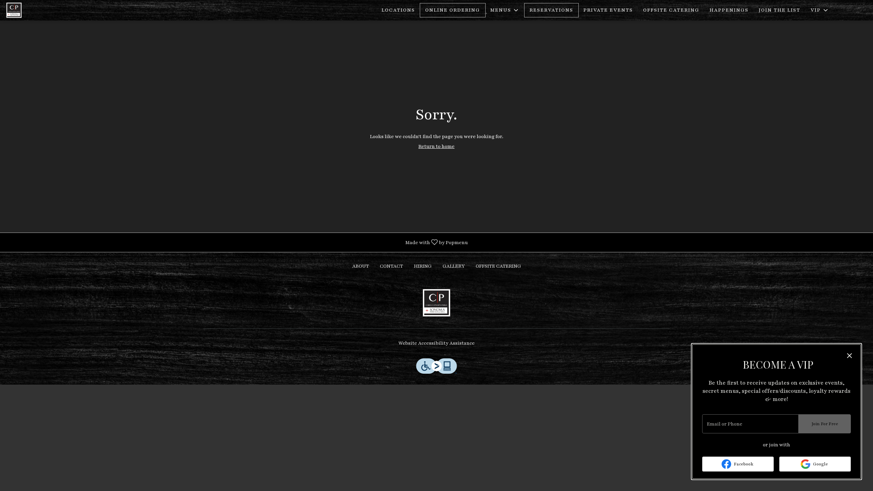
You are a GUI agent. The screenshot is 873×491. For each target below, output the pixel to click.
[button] (504, 10)
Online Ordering (452, 10)
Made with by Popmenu (236, 242)
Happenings (729, 10)
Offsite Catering (671, 10)
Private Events (608, 10)
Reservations (551, 10)
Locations (398, 10)
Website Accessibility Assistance (436, 343)
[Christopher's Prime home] (36, 10)
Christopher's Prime (436, 302)
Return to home (436, 146)
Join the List (779, 10)
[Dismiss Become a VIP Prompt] (849, 355)
